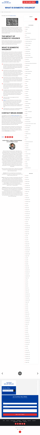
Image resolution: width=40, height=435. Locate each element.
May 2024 (27, 205)
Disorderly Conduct (28, 53)
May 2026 (27, 175)
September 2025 (28, 189)
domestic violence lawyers (15, 115)
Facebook (8, 137)
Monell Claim (27, 105)
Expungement (27, 69)
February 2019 (27, 243)
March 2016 (27, 312)
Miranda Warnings (28, 103)
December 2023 (28, 211)
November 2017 (28, 271)
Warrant (27, 163)
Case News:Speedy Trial (29, 41)
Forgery (27, 75)
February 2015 (27, 336)
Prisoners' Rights (28, 129)
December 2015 (28, 318)
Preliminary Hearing (28, 125)
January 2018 (27, 267)
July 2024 (27, 203)
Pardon (26, 113)
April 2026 (27, 177)
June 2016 (27, 306)
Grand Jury (27, 81)
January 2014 (27, 350)
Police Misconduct (28, 121)
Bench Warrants (28, 37)
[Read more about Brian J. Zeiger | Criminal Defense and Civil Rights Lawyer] (12, 143)
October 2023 (27, 215)
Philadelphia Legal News (29, 117)
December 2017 (28, 269)
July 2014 (27, 346)
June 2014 (27, 348)
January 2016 (27, 316)
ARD (26, 31)
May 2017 (27, 284)
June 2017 (27, 282)
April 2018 (27, 263)
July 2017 (27, 280)
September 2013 (28, 354)
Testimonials (24, 420)
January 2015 (27, 338)
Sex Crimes (27, 145)
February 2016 (27, 314)
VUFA (26, 161)
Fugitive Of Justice (28, 79)
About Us (7, 420)
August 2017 (27, 278)
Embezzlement (27, 65)
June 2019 (27, 237)
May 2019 (27, 239)
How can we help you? (6, 408)
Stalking (4, 100)
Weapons (27, 165)
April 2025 (27, 195)
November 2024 (28, 199)
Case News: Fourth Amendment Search (31, 39)
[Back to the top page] (20, 432)
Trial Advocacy (27, 157)
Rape (26, 135)
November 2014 (28, 342)
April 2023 (27, 223)
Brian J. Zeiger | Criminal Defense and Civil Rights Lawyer (14, 141)
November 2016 (28, 296)
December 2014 (28, 340)
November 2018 (28, 249)
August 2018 (27, 255)
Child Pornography (28, 45)
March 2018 (27, 265)
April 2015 (27, 332)
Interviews (27, 91)
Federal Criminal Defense (29, 71)
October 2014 (27, 344)
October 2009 (27, 360)
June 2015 (27, 328)
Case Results (19, 420)
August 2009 (27, 362)
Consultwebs (21, 429)
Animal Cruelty (27, 27)
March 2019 (27, 241)
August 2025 (27, 191)
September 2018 (28, 253)
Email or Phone (5, 405)
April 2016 (27, 310)
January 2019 (27, 245)
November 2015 (28, 320)
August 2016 (27, 302)
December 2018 (28, 247)
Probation (27, 131)
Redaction (27, 137)
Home (2, 12)
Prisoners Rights (28, 127)
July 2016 (27, 304)
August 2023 (27, 219)
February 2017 (27, 290)
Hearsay (27, 85)
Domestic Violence (13, 15)
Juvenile (27, 93)
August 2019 (27, 233)
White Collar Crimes (28, 167)
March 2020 (27, 231)
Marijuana (27, 101)
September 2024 (28, 201)
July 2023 (27, 221)
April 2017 (27, 286)
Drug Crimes (27, 59)
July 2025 (27, 193)
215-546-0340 (30, 2)
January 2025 (27, 197)
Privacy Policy (15, 421)
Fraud (26, 77)
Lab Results (27, 95)
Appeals (27, 29)
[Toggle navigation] (37, 2)
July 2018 (27, 257)
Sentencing (27, 143)
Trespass (27, 155)
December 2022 (28, 225)
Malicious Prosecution (28, 99)
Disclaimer (34, 420)
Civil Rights (27, 47)
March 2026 (27, 179)
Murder (26, 109)
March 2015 (27, 334)
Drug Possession (28, 61)
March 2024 (27, 207)
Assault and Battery (28, 33)
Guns (26, 83)
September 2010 (28, 358)
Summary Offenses (28, 149)
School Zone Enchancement (29, 141)
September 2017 (28, 276)
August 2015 (27, 324)
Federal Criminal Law (28, 73)
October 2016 (27, 298)
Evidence (27, 67)
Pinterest (12, 137)
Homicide (27, 87)
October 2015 (27, 322)
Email (6, 137)
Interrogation (27, 89)
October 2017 (27, 274)
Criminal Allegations (28, 49)
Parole (26, 115)
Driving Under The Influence (29, 57)
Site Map (20, 421)
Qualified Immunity (28, 133)
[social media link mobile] (16, 424)
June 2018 (27, 259)
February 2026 (27, 181)
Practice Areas (13, 420)
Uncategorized (27, 159)
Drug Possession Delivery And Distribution (31, 63)
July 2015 (27, 326)
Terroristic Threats (28, 153)
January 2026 (27, 183)
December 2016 (28, 294)
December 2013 (28, 352)
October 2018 (27, 251)
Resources (29, 420)
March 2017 (27, 288)
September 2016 (28, 300)
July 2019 (27, 235)
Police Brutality (28, 119)
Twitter (10, 137)
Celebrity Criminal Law (28, 43)
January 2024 (27, 209)
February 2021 (27, 229)
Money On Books (28, 107)
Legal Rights (27, 97)
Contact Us (25, 421)
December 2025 (28, 185)
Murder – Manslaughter (29, 111)
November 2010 (28, 356)
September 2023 (28, 217)
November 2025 (28, 187)
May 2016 (27, 308)
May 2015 (27, 330)
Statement (27, 147)
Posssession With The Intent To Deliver (31, 123)
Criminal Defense (28, 51)
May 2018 (27, 261)
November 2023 (28, 213)
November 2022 (28, 227)
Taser (26, 151)
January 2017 (27, 292)
